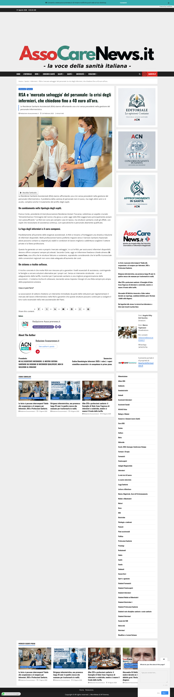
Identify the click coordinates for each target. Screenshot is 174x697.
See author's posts (46, 346)
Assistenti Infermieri (125, 400)
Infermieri (22, 89)
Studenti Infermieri (124, 593)
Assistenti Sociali (123, 404)
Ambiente (121, 386)
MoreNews (94, 694)
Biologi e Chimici (123, 414)
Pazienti (29, 89)
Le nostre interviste (124, 480)
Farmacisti (121, 456)
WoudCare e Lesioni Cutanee (127, 635)
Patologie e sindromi (125, 522)
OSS (30, 398)
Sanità (69, 74)
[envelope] (63, 309)
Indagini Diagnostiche (125, 466)
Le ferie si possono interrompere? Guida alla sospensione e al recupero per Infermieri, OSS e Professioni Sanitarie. (33, 406)
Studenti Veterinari (124, 616)
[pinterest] (72, 309)
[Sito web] (59, 326)
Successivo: (92, 361)
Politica (120, 536)
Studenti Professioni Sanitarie (128, 607)
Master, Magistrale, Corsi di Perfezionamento (133, 494)
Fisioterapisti (122, 461)
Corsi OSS (121, 423)
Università (80, 74)
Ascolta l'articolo (30, 192)
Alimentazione (122, 376)
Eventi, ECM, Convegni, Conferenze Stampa (132, 447)
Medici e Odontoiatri (125, 498)
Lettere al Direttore (124, 489)
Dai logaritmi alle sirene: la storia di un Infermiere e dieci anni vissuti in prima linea (135, 305)
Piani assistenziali (124, 531)
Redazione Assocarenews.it (29, 113)
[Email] (56, 326)
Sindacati (121, 569)
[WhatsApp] (80, 309)
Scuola (120, 564)
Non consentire (113, 3)
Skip (158, 693)
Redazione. (89, 690)
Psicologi (121, 545)
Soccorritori (122, 574)
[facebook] (39, 309)
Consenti (123, 3)
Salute (60, 74)
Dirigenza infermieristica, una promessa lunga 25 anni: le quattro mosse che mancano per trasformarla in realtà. (65, 406)
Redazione (92, 74)
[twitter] (47, 309)
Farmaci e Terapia (123, 451)
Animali (120, 395)
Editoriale (121, 442)
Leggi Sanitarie (123, 484)
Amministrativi (123, 390)
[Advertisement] (87, 27)
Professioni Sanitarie (39, 398)
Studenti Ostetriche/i (125, 602)
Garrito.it (152, 74)
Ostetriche (121, 517)
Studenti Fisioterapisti (125, 588)
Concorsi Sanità (49, 74)
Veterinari (121, 630)
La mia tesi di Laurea (125, 475)
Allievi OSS (121, 381)
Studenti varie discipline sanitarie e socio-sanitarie (135, 611)
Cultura (120, 433)
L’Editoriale (27, 74)
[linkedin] (55, 309)
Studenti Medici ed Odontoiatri (128, 597)
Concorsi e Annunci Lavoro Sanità (129, 418)
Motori (120, 503)
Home (18, 74)
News (36, 74)
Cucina (120, 428)
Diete (120, 437)
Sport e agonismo (124, 578)
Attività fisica (122, 409)
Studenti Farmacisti (124, 583)
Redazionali (122, 550)
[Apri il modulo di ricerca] (139, 74)
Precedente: (41, 362)
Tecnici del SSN (123, 621)
